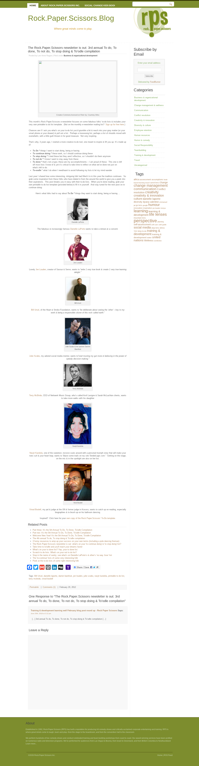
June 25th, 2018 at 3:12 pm (41, 613)
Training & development (144, 155)
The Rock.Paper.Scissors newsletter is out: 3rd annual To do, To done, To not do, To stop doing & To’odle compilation (72, 49)
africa (136, 179)
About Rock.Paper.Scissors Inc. (60, 5)
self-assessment (142, 224)
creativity (152, 192)
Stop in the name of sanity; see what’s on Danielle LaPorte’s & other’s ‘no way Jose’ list (72, 555)
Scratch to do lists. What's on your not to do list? (55, 552)
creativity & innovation (149, 195)
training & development (147, 232)
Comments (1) (49, 587)
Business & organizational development (80, 56)
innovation (138, 208)
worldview (158, 241)
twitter (149, 237)
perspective (145, 220)
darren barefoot (65, 576)
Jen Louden (41, 269)
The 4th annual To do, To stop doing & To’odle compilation (59, 538)
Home (33, 5)
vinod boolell (47, 579)
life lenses (158, 214)
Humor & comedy (142, 140)
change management (151, 185)
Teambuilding (140, 150)
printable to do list (116, 576)
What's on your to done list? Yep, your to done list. (55, 549)
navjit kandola (101, 576)
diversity (138, 201)
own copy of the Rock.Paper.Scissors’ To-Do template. (91, 518)
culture (138, 198)
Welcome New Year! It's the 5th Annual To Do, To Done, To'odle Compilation (67, 535)
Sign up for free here (115, 124)
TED (135, 231)
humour (154, 205)
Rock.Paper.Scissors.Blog (71, 18)
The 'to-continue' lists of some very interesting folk (55, 558)
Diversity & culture (142, 125)
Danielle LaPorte (77, 229)
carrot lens (154, 183)
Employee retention (143, 130)
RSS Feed (168, 755)
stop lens (155, 228)
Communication (141, 110)
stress (162, 228)
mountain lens (140, 218)
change (164, 182)
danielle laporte (50, 576)
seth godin (162, 225)
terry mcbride (35, 579)
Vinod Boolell (35, 509)
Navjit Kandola (36, 453)
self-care (154, 225)
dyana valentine (151, 202)
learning (141, 211)
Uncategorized (140, 165)
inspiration (147, 208)
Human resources (142, 135)
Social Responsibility (143, 145)
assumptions (157, 179)
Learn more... (31, 744)
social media (142, 227)
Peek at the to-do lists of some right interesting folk (56, 561)
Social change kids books (101, 5)
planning (160, 222)
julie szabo (88, 576)
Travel (137, 160)
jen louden (77, 576)
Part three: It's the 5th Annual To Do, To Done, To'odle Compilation (62, 530)
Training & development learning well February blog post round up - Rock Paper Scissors (74, 610)
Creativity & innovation (144, 120)
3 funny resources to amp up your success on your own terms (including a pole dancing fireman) (76, 541)
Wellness (148, 240)
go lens (139, 205)
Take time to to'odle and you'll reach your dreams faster (57, 547)
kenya (163, 208)
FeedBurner (155, 82)
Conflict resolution (142, 115)
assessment (145, 179)
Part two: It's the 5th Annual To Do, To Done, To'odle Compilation (62, 533)
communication (145, 189)
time (140, 231)
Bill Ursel (35, 310)
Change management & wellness (149, 105)
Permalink (34, 587)
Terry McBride (35, 395)
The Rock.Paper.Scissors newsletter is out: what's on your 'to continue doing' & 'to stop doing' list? (77, 544)
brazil (147, 183)
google (145, 205)
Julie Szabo (34, 356)
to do (144, 231)
